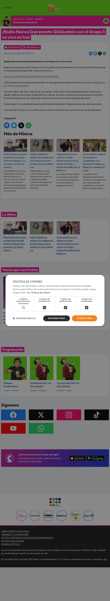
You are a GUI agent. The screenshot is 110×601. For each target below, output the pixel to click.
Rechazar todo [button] (56, 318)
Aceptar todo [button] (84, 318)
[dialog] (55, 300)
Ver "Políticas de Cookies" (39, 292)
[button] (24, 318)
